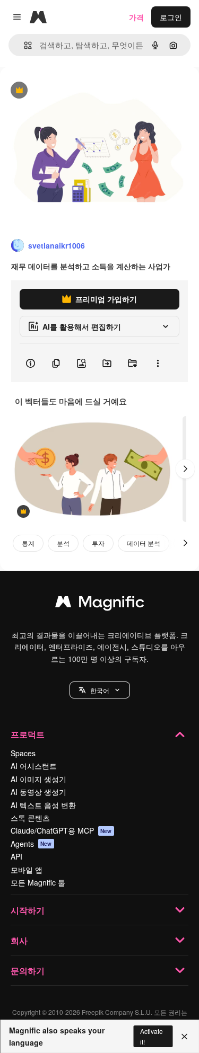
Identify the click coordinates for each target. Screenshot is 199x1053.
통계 (28, 542)
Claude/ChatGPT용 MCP (61, 830)
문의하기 (28, 970)
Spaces (23, 753)
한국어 (99, 690)
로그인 (171, 17)
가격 (136, 17)
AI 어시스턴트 (34, 765)
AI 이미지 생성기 (38, 779)
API (16, 856)
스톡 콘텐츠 (30, 817)
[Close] (184, 1036)
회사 (19, 940)
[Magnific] (99, 604)
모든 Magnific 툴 (38, 882)
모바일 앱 (26, 869)
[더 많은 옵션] (157, 363)
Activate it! (151, 1036)
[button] (100, 690)
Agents (31, 843)
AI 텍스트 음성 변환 (43, 805)
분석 (63, 542)
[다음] (185, 469)
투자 (98, 542)
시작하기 (28, 910)
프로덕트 (28, 734)
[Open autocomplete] (23, 45)
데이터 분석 (143, 542)
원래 (61, 90)
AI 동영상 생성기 (38, 791)
